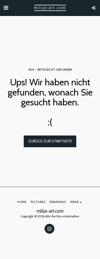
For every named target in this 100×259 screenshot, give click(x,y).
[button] (5, 8)
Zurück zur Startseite (50, 141)
